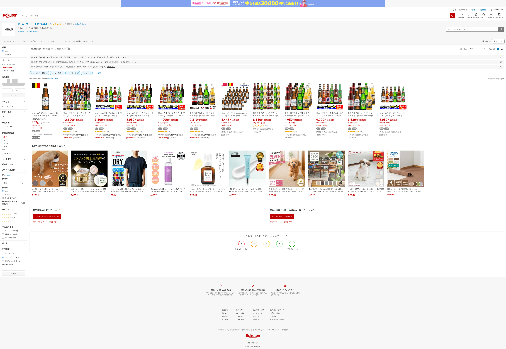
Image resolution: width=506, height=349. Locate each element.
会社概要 (21, 32)
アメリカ (5, 143)
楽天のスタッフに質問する (282, 216)
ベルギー (5, 137)
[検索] (452, 15)
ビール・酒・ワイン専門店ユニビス (35, 24)
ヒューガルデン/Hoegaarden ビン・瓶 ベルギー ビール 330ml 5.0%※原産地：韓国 (45, 115)
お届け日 (5, 188)
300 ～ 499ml (7, 127)
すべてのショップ (7, 41)
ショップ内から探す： (455, 29)
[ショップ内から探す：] (501, 29)
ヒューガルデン (7, 106)
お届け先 (5, 179)
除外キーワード (7, 264)
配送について (38, 32)
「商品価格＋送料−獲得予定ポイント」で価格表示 (47, 49)
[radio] (3, 51)
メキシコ (5, 146)
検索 (14, 95)
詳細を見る (111, 67)
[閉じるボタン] (500, 57)
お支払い (29, 32)
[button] (497, 10)
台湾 (3, 150)
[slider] (2, 86)
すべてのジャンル (8, 64)
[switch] (23, 203)
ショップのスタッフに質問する (47, 216)
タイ (3, 140)
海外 (9, 175)
